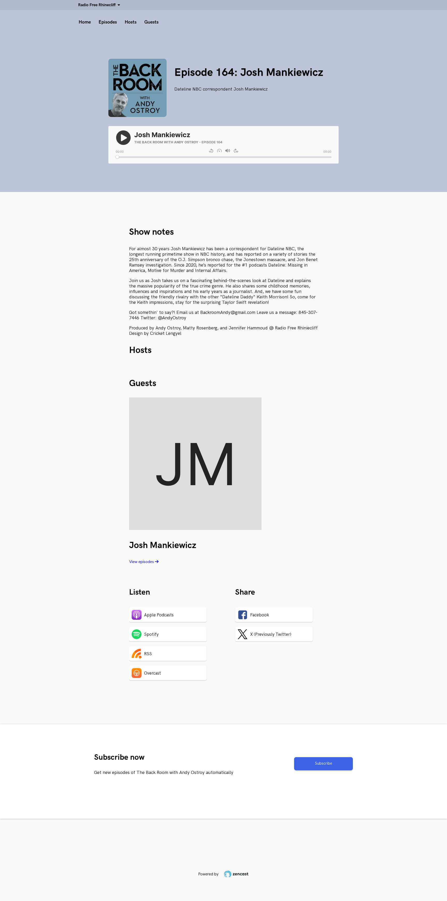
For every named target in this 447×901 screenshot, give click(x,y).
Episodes (108, 22)
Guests (151, 22)
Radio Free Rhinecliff (98, 5)
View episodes (142, 561)
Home (85, 22)
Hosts (131, 22)
